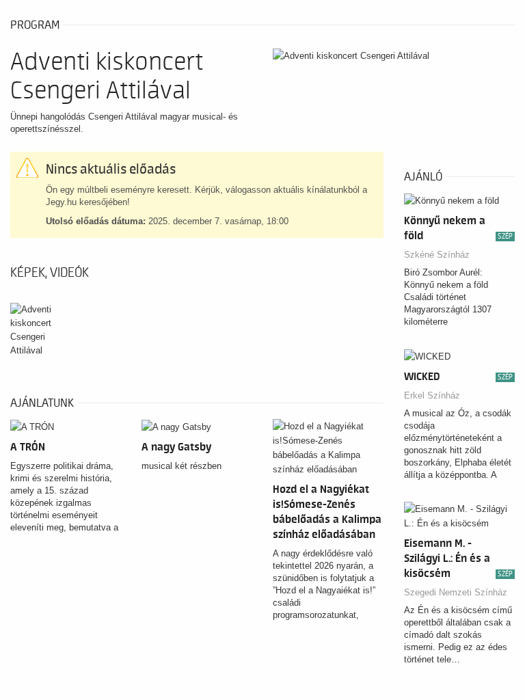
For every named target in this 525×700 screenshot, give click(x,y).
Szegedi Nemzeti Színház (455, 592)
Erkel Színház (432, 395)
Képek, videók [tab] (49, 272)
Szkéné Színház (437, 255)
